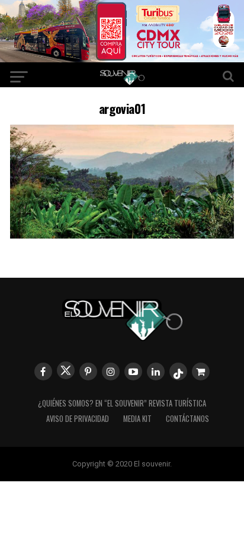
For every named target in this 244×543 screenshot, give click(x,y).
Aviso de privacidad (77, 418)
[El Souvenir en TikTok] (178, 371)
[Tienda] (201, 371)
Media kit (137, 418)
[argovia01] (122, 235)
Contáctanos (187, 418)
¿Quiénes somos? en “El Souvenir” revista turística (122, 403)
